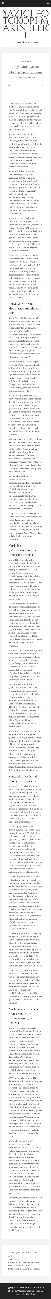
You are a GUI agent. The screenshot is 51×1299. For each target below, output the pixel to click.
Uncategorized (25, 61)
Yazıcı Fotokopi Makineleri (25, 26)
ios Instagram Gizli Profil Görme (22, 1252)
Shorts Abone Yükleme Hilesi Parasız (24, 1262)
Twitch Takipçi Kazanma (19, 1265)
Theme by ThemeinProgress (21, 1291)
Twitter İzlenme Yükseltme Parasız (24, 1269)
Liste (10, 1256)
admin (32, 77)
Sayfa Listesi (13, 1259)
